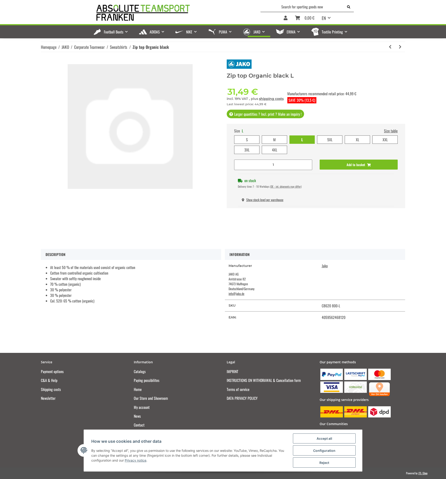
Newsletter (48, 398)
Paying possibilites (146, 380)
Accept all (324, 438)
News (137, 416)
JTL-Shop (422, 473)
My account (142, 407)
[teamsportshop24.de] (167, 12)
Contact (139, 425)
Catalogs (140, 371)
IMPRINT (232, 371)
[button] (285, 18)
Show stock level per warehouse (264, 199)
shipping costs (271, 99)
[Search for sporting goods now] (349, 6)
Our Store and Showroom (151, 398)
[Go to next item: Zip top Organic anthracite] (400, 47)
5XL (329, 139)
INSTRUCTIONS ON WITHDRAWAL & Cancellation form (264, 380)
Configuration (324, 451)
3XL (246, 150)
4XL (274, 150)
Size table (391, 131)
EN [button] (324, 18)
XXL (385, 139)
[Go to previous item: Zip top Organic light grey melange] (390, 47)
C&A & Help (49, 380)
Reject (324, 463)
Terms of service (238, 389)
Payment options (52, 371)
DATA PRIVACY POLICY (242, 398)
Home (138, 389)
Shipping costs (51, 389)
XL (357, 139)
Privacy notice (135, 460)
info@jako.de (236, 293)
